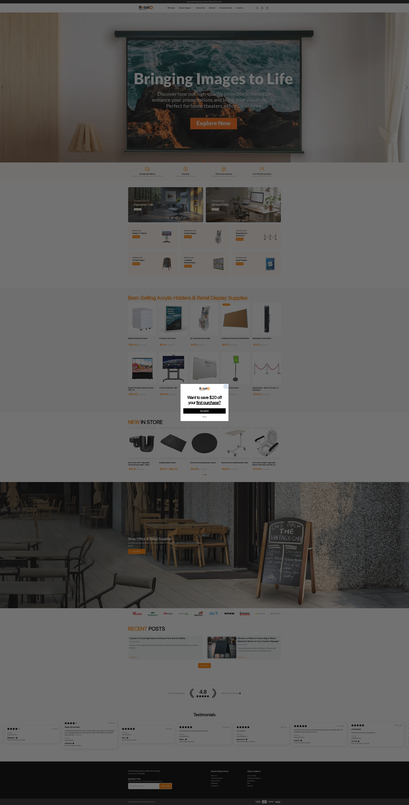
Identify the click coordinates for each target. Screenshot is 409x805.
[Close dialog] (226, 387)
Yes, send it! (204, 411)
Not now (204, 417)
